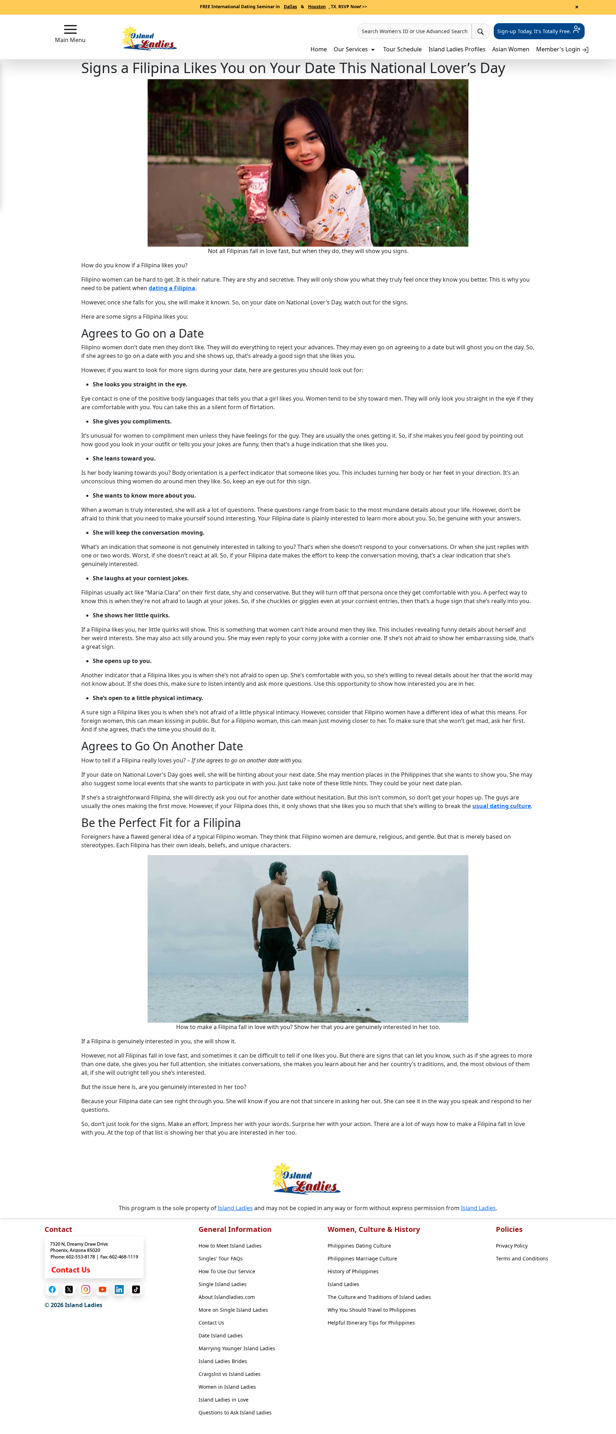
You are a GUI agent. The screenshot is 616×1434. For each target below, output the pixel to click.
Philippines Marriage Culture (362, 1258)
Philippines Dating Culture (359, 1245)
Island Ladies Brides (223, 1361)
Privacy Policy (512, 1245)
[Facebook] (52, 1289)
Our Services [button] (351, 49)
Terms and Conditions (522, 1258)
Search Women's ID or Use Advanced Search (415, 31)
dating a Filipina (172, 288)
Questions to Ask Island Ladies (235, 1412)
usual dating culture (501, 806)
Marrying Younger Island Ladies (237, 1348)
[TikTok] (136, 1289)
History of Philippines (353, 1271)
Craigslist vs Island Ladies (230, 1374)
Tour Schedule (402, 49)
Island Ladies (235, 1208)
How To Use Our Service (227, 1271)
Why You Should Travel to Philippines (372, 1309)
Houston (317, 7)
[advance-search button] (480, 31)
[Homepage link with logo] (308, 1178)
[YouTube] (102, 1289)
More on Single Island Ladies (233, 1309)
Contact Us (211, 1322)
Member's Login (559, 49)
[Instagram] (85, 1289)
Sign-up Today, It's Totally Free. (535, 31)
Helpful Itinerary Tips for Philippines (371, 1322)
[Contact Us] (94, 1257)
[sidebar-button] (70, 29)
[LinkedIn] (119, 1289)
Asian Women (510, 49)
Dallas (290, 7)
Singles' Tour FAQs (221, 1258)
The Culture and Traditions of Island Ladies (379, 1297)
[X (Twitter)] (69, 1289)
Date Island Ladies (221, 1335)
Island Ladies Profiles (457, 49)
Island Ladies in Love (223, 1399)
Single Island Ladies (223, 1284)
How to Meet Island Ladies (230, 1245)
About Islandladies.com (227, 1297)
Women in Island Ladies (227, 1386)
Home (318, 49)
